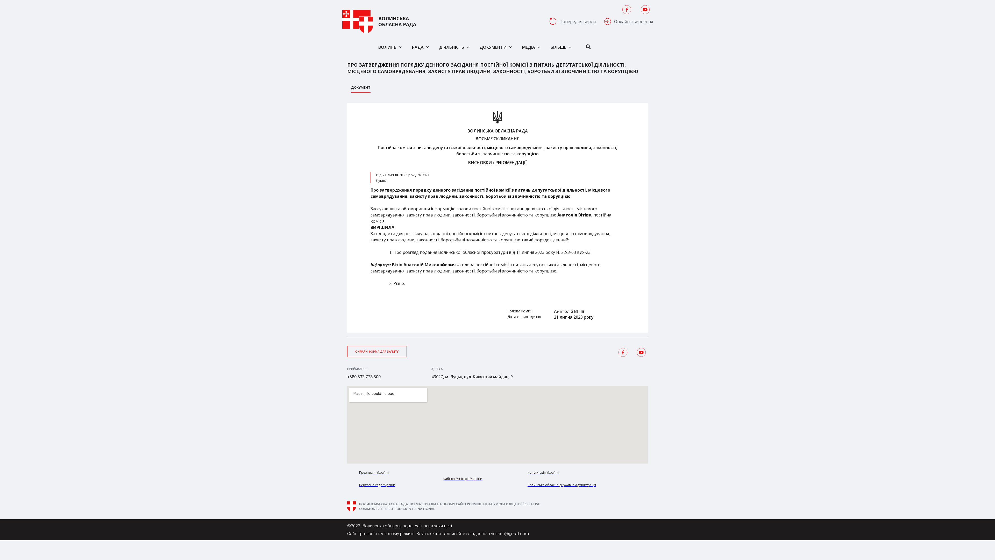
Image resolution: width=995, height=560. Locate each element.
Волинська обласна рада (397, 21)
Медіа (528, 47)
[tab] (361, 89)
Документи (493, 47)
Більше (558, 47)
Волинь (387, 47)
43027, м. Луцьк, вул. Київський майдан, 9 (472, 376)
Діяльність (451, 47)
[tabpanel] (497, 218)
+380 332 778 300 (364, 376)
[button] (377, 351)
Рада (418, 47)
